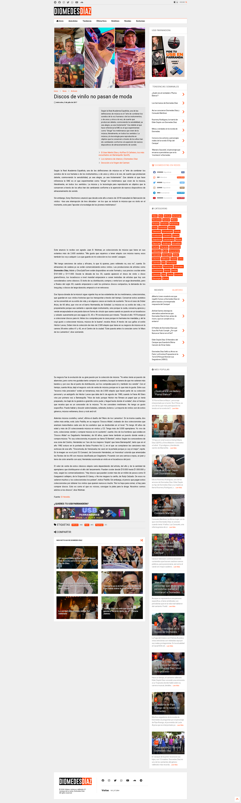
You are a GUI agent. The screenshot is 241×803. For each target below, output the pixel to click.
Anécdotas (73, 21)
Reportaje (156, 243)
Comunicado (167, 232)
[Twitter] (68, 2)
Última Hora (101, 21)
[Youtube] (76, 2)
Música (174, 220)
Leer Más (175, 408)
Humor (167, 270)
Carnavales (178, 267)
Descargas (157, 278)
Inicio (61, 21)
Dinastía (156, 224)
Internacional (175, 247)
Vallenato (165, 259)
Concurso (156, 274)
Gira (163, 263)
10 (156, 742)
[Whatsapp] (72, 2)
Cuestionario (158, 270)
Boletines (115, 21)
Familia (177, 232)
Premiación (171, 263)
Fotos (155, 228)
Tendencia (87, 21)
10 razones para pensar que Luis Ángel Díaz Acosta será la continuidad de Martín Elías (76, 561)
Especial (166, 220)
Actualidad (176, 243)
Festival (156, 247)
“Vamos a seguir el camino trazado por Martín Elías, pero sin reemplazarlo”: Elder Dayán (76, 586)
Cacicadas (157, 255)
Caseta (174, 259)
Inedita (174, 270)
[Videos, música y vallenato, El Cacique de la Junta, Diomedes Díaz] (72, 14)
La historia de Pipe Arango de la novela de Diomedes (166, 708)
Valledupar (157, 251)
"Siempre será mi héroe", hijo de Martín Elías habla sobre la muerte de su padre (122, 587)
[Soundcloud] (81, 2)
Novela (178, 239)
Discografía (167, 255)
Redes (175, 255)
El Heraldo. (65, 497)
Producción (157, 235)
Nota (64, 91)
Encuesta (178, 274)
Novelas (127, 21)
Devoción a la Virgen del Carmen (115, 163)
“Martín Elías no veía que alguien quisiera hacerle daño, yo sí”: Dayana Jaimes (120, 611)
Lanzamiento (168, 239)
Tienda (170, 274)
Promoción (168, 267)
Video (155, 216)
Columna (156, 259)
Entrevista (163, 228)
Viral (163, 274)
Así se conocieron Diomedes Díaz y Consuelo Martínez (164, 510)
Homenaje (177, 216)
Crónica (176, 235)
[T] (55, 2)
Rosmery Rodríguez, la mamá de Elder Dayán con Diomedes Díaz (166, 470)
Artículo (74, 91)
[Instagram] (64, 2)
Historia (172, 228)
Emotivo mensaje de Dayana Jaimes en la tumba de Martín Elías (121, 562)
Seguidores (157, 239)
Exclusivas (140, 21)
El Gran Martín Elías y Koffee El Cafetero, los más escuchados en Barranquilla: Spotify (121, 153)
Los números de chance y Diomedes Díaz (119, 159)
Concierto (167, 235)
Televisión (156, 232)
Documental (174, 251)
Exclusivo (164, 224)
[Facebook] (59, 2)
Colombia (156, 263)
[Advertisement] (141, 11)
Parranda (164, 247)
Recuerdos (157, 220)
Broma (165, 278)
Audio (165, 251)
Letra (180, 259)
